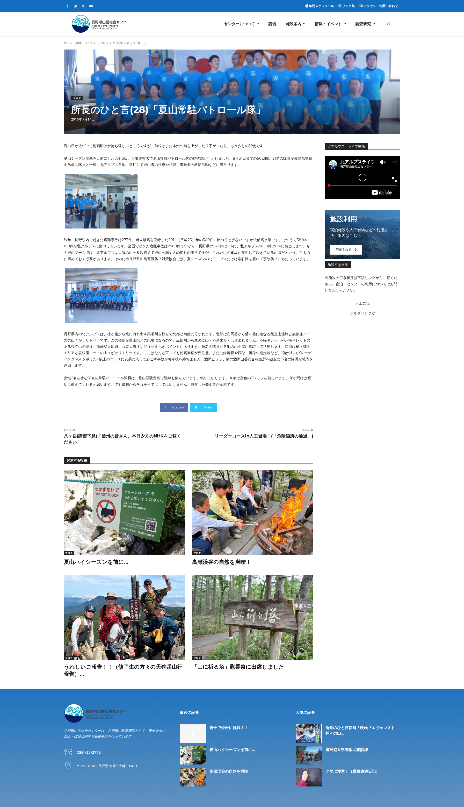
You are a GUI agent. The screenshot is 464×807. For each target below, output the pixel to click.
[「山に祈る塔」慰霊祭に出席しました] (252, 617)
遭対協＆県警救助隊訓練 (347, 749)
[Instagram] (75, 6)
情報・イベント (86, 43)
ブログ (104, 43)
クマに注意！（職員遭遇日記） (353, 771)
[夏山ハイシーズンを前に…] (124, 512)
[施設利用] (362, 234)
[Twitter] (83, 6)
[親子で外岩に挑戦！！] (193, 733)
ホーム (68, 43)
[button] (388, 24)
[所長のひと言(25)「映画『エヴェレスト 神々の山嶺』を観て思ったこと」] (309, 733)
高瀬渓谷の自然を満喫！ (221, 562)
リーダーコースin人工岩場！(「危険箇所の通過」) (264, 436)
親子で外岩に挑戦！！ (229, 727)
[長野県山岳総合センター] (100, 24)
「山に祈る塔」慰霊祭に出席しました (238, 667)
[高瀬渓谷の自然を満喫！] (252, 512)
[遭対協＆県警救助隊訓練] (309, 755)
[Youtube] (91, 6)
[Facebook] (67, 6)
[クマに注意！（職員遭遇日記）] (309, 777)
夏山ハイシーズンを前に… (96, 562)
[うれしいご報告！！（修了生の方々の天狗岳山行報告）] (124, 617)
